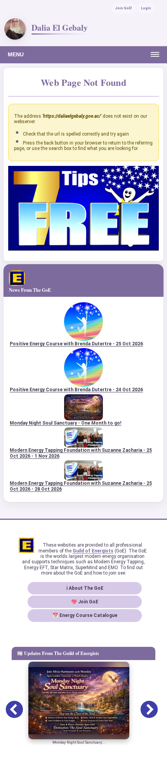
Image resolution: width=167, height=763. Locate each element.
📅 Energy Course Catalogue (84, 615)
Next (143, 704)
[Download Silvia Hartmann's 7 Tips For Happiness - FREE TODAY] (83, 249)
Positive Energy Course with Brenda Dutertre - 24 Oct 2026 (76, 389)
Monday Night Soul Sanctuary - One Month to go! (65, 423)
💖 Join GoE (84, 601)
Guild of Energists (93, 551)
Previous (8, 704)
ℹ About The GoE (84, 588)
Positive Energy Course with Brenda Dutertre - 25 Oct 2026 (76, 344)
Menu (16, 54)
